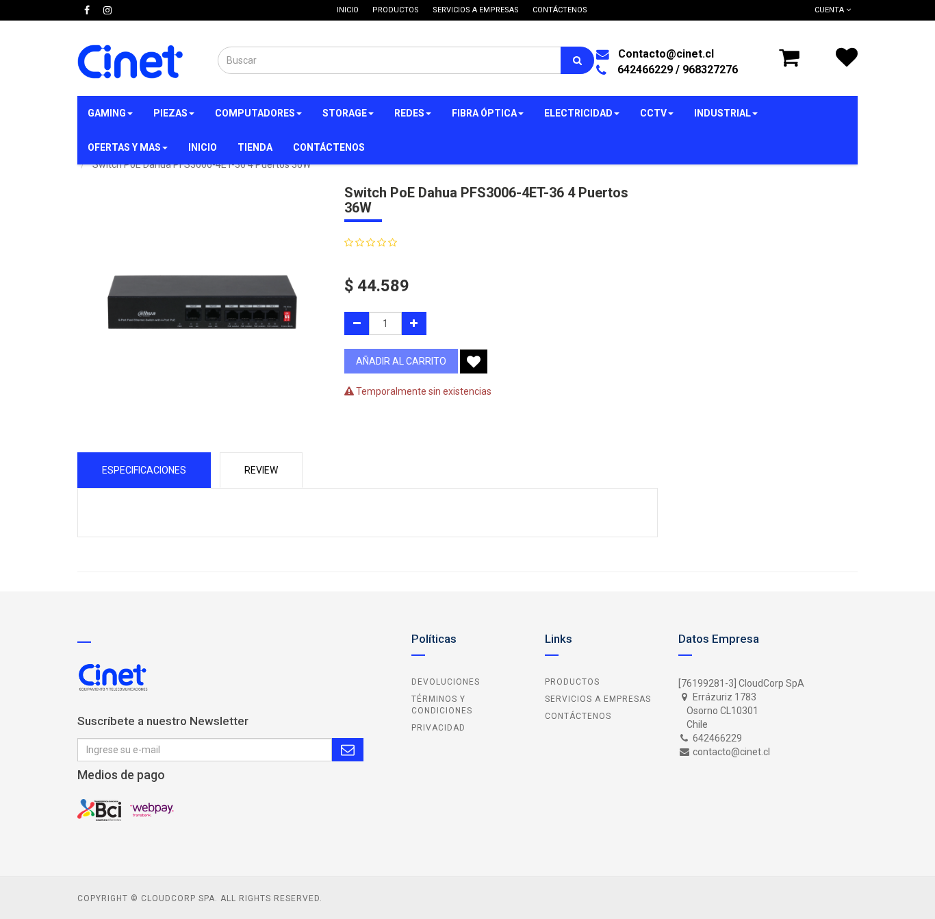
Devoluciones (445, 682)
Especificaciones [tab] (144, 470)
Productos (572, 682)
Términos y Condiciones (441, 704)
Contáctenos (578, 716)
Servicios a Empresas (598, 699)
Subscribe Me (347, 749)
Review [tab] (261, 470)
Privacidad (438, 728)
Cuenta (830, 9)
